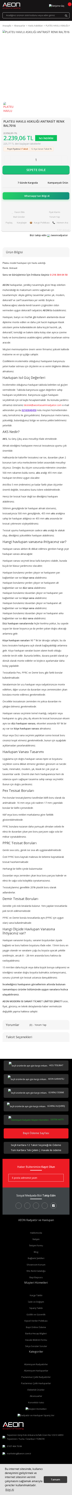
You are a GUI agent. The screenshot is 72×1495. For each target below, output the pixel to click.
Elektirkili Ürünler (36, 1389)
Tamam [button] (55, 1479)
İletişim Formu (36, 1245)
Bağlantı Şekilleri (36, 1258)
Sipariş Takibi (36, 1308)
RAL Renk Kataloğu (36, 1270)
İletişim (36, 1239)
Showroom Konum (36, 1264)
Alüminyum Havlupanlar (36, 1370)
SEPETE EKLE (36, 170)
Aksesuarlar (36, 1396)
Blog (36, 1251)
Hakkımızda (36, 1232)
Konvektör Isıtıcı (36, 1402)
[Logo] (11, 6)
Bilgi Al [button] (9, 1490)
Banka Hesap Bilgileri (36, 1333)
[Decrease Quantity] (7, 160)
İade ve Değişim (36, 1301)
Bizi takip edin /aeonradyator (49, 235)
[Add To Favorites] (18, 212)
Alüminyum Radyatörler (36, 1364)
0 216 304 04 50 (58, 274)
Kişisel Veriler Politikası (36, 1320)
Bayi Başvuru (36, 1277)
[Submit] (59, 1178)
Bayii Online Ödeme (36, 1327)
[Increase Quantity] (64, 160)
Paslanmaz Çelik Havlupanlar (36, 1383)
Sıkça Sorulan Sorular (36, 1346)
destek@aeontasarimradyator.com (43, 405)
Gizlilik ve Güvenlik (36, 1314)
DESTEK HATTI (57, 1119)
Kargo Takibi (36, 1295)
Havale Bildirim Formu (36, 1339)
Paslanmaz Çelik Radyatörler (36, 1377)
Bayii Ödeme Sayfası (36, 1133)
